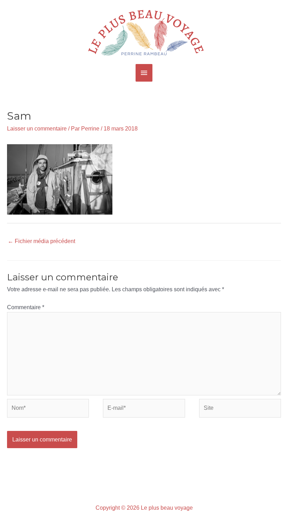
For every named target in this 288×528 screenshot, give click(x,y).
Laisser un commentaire (37, 129)
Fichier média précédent (41, 241)
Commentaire (25, 307)
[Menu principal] (144, 73)
